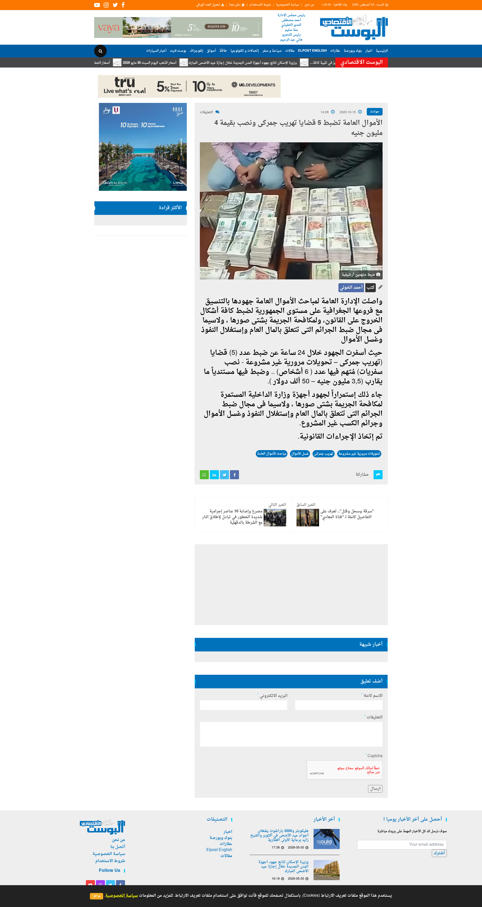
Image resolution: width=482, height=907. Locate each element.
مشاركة (362, 475)
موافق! (96, 896)
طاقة (223, 51)
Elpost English (312, 51)
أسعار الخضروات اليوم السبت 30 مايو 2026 (104, 63)
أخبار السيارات (156, 51)
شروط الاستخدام (260, 5)
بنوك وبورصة (353, 51)
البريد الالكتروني (272, 696)
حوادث (374, 111)
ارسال (375, 789)
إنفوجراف (196, 51)
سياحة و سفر (272, 51)
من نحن (309, 5)
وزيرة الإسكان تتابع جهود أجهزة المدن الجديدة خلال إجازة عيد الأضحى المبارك (267, 63)
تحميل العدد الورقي (208, 5)
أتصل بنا (117, 847)
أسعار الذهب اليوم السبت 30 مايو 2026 (174, 63)
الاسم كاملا (372, 696)
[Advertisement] (410, 163)
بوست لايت (178, 51)
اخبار (368, 51)
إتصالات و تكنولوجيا (244, 51)
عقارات (335, 51)
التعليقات (206, 112)
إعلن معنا (234, 5)
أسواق (211, 51)
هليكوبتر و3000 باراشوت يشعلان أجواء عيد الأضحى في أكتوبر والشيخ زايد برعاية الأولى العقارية (279, 835)
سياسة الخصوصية (287, 5)
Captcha (374, 756)
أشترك (439, 853)
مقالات (289, 51)
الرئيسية (382, 51)
